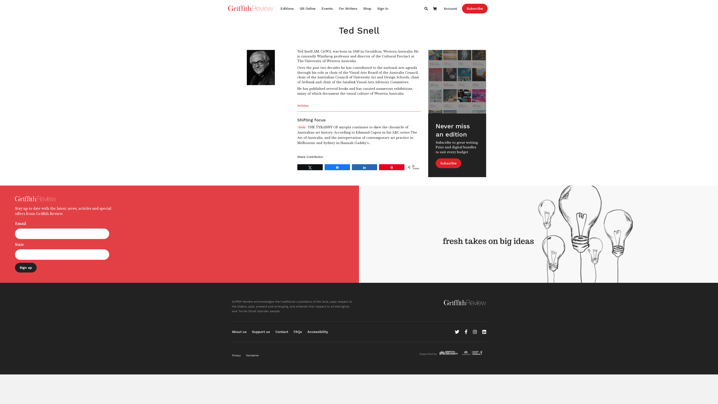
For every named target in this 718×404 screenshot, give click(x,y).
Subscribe (475, 8)
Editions (287, 8)
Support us (261, 332)
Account (450, 8)
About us (239, 332)
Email (20, 224)
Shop (367, 8)
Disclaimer (252, 355)
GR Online (308, 8)
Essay (302, 127)
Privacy (236, 355)
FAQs (298, 332)
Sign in (382, 8)
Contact (281, 332)
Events (327, 8)
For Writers (348, 8)
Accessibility (317, 332)
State (19, 245)
